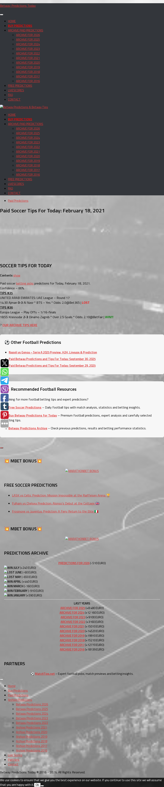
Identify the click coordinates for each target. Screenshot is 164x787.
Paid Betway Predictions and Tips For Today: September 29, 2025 (52, 365)
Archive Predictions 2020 (31, 732)
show (16, 275)
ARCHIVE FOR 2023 (28, 48)
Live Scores (15, 755)
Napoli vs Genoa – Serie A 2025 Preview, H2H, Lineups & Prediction (53, 352)
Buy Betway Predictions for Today (32, 415)
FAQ (10, 95)
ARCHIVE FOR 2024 (28, 44)
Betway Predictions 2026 (32, 704)
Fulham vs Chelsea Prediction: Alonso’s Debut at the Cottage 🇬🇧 (55, 503)
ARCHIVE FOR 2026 (28, 35)
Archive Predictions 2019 (31, 736)
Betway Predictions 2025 (32, 709)
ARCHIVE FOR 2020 (28, 62)
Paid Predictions (18, 200)
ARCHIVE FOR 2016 (28, 81)
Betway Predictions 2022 (32, 722)
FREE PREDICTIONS (20, 85)
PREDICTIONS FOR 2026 (74, 563)
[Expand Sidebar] (1, 447)
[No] (42, 785)
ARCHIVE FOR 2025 (28, 39)
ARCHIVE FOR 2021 (28, 58)
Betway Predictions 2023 (32, 718)
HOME (12, 21)
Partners (13, 759)
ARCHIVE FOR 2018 (28, 72)
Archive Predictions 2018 (31, 741)
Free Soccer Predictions (24, 407)
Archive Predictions (20, 699)
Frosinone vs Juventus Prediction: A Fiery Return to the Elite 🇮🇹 (55, 511)
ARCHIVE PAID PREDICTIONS (25, 30)
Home (12, 686)
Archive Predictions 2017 (31, 746)
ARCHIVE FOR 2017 (28, 76)
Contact (13, 764)
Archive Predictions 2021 (31, 727)
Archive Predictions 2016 (31, 750)
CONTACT (14, 99)
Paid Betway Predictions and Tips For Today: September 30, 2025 (52, 359)
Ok (37, 784)
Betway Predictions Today (18, 5)
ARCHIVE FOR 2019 (28, 67)
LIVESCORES (16, 90)
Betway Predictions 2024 (32, 713)
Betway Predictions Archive (27, 428)
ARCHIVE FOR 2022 (28, 53)
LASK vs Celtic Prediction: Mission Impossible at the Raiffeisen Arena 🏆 (61, 495)
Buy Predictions (18, 690)
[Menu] (1, 14)
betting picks (25, 283)
